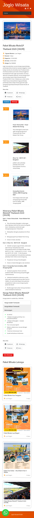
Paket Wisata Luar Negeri (11, 433)
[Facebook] (28, 8)
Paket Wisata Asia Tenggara (12, 395)
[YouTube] (25, 8)
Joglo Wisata (16, 5)
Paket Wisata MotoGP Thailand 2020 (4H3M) (15, 501)
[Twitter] (30, 8)
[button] (17, 303)
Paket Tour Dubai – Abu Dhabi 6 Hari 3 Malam (15, 471)
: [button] (12, 306)
